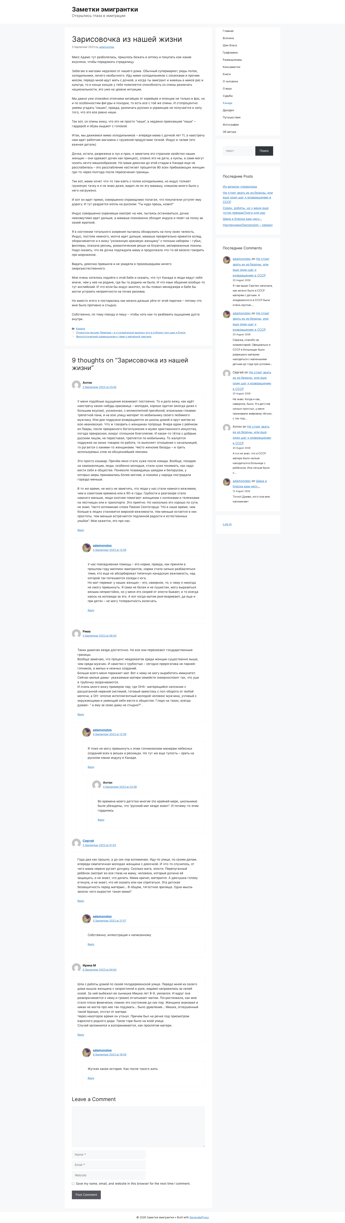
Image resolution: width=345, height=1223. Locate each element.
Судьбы (228, 95)
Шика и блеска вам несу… (242, 219)
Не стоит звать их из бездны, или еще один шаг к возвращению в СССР (248, 197)
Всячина (228, 38)
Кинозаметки (231, 67)
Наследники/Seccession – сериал (248, 225)
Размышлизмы (232, 59)
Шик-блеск (230, 45)
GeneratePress (199, 1217)
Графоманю (230, 52)
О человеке (230, 81)
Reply (80, 530)
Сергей (88, 841)
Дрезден (228, 110)
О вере (227, 88)
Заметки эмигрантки (105, 9)
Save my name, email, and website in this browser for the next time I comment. (133, 1183)
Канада (80, 328)
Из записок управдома (240, 186)
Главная (228, 31)
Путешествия (231, 117)
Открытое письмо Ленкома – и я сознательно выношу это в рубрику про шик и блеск (131, 332)
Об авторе (229, 131)
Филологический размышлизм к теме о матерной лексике (113, 336)
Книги (227, 74)
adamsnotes (102, 545)
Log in (227, 524)
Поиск (264, 151)
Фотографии (231, 124)
